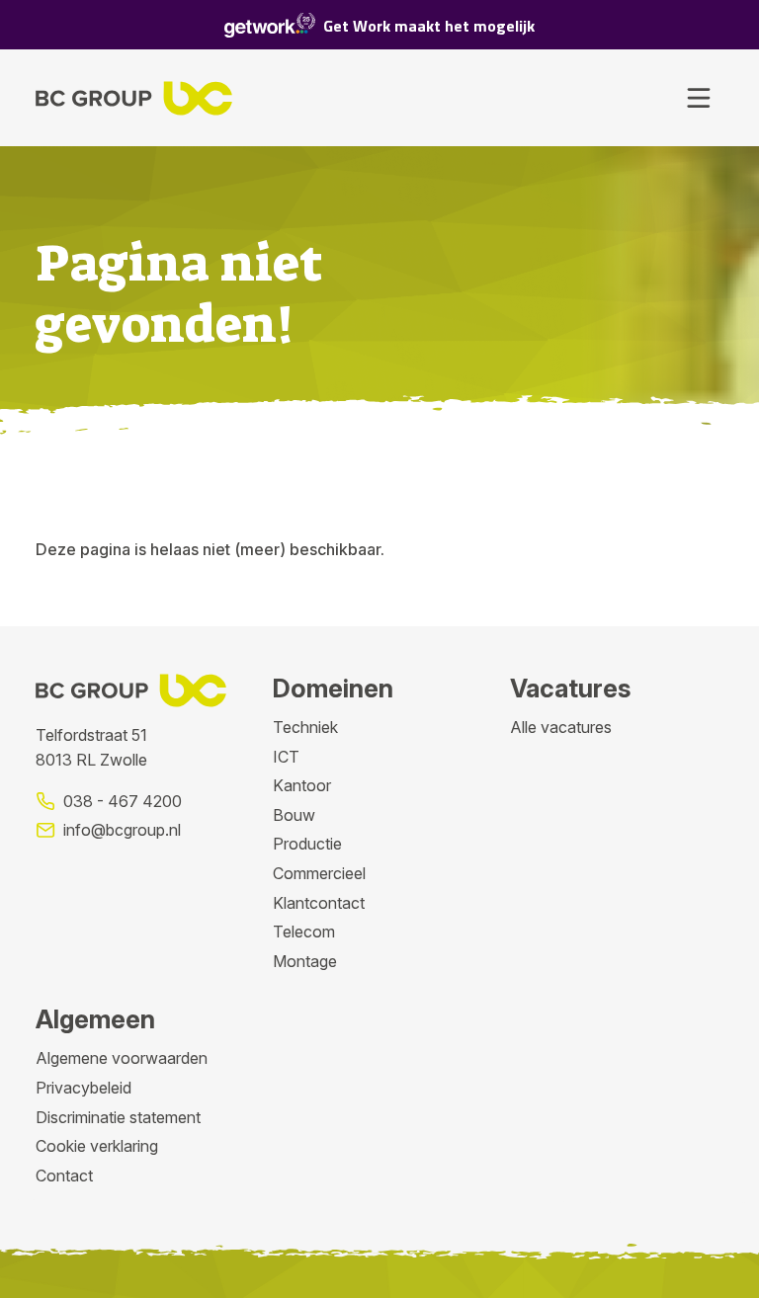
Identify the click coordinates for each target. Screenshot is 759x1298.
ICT (286, 757)
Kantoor (302, 785)
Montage (305, 961)
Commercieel (319, 873)
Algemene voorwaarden (122, 1058)
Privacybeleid (83, 1087)
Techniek (305, 727)
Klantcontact (319, 903)
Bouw (294, 815)
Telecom (304, 931)
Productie (307, 843)
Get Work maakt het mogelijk (429, 26)
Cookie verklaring (97, 1146)
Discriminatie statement (118, 1117)
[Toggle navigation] (698, 97)
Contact (64, 1175)
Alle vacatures (561, 727)
